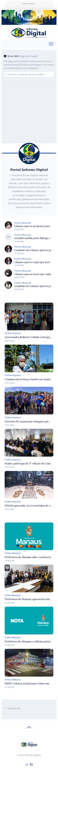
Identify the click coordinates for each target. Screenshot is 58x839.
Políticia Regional (13, 333)
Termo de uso (13, 708)
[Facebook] (31, 764)
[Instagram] (26, 764)
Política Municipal (13, 553)
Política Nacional (22, 222)
